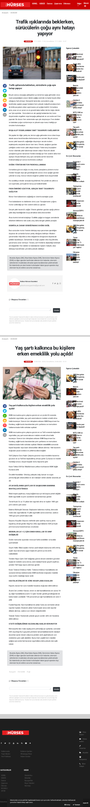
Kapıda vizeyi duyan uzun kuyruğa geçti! (78, 56)
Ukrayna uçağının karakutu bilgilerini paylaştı (76, 257)
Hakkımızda (5, 751)
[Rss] (22, 743)
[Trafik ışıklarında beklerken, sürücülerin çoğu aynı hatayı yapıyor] (32, 63)
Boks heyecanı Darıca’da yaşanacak (78, 203)
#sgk (28, 672)
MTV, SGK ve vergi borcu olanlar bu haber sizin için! (78, 117)
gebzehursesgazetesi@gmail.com (32, 285)
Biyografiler (29, 781)
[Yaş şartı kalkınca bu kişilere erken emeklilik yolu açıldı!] (32, 383)
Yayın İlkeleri (5, 754)
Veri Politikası (6, 756)
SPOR (3, 791)
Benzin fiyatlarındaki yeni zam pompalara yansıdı (78, 90)
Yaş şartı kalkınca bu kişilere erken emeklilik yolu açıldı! (78, 132)
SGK (11, 415)
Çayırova (58, 3)
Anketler (28, 778)
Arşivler (85, 753)
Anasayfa (5, 13)
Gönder (56, 310)
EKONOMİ (14, 13)
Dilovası (67, 3)
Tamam (77, 805)
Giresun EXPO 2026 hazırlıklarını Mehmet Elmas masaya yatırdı (78, 215)
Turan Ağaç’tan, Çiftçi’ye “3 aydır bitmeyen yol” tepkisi (78, 242)
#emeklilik (21, 672)
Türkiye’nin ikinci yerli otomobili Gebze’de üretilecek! (77, 191)
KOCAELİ (4, 788)
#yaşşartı (12, 672)
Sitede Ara (28, 775)
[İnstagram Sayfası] (10, 743)
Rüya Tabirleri (29, 783)
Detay (68, 805)
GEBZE (42, 3)
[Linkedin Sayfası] (18, 743)
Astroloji (27, 786)
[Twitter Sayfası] (6, 743)
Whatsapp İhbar (26, 754)
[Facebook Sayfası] (2, 743)
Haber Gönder (25, 756)
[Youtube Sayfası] (14, 743)
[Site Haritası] (27, 743)
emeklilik (47, 445)
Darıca (49, 3)
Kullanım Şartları (26, 751)
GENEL (35, 3)
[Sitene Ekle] (31, 743)
